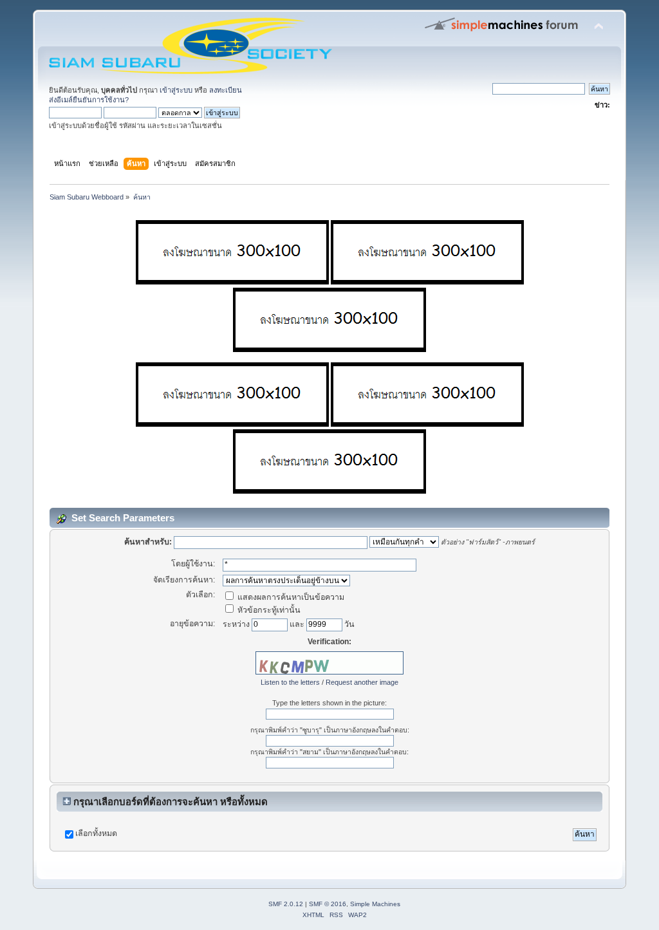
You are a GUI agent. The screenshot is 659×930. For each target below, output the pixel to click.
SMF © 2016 (327, 903)
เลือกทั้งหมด (96, 833)
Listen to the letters (290, 682)
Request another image (362, 682)
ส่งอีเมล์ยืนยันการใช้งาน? (89, 100)
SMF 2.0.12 (285, 903)
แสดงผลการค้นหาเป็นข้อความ (290, 597)
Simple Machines (375, 903)
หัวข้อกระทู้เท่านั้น (268, 610)
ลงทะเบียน (225, 90)
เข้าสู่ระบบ (176, 90)
